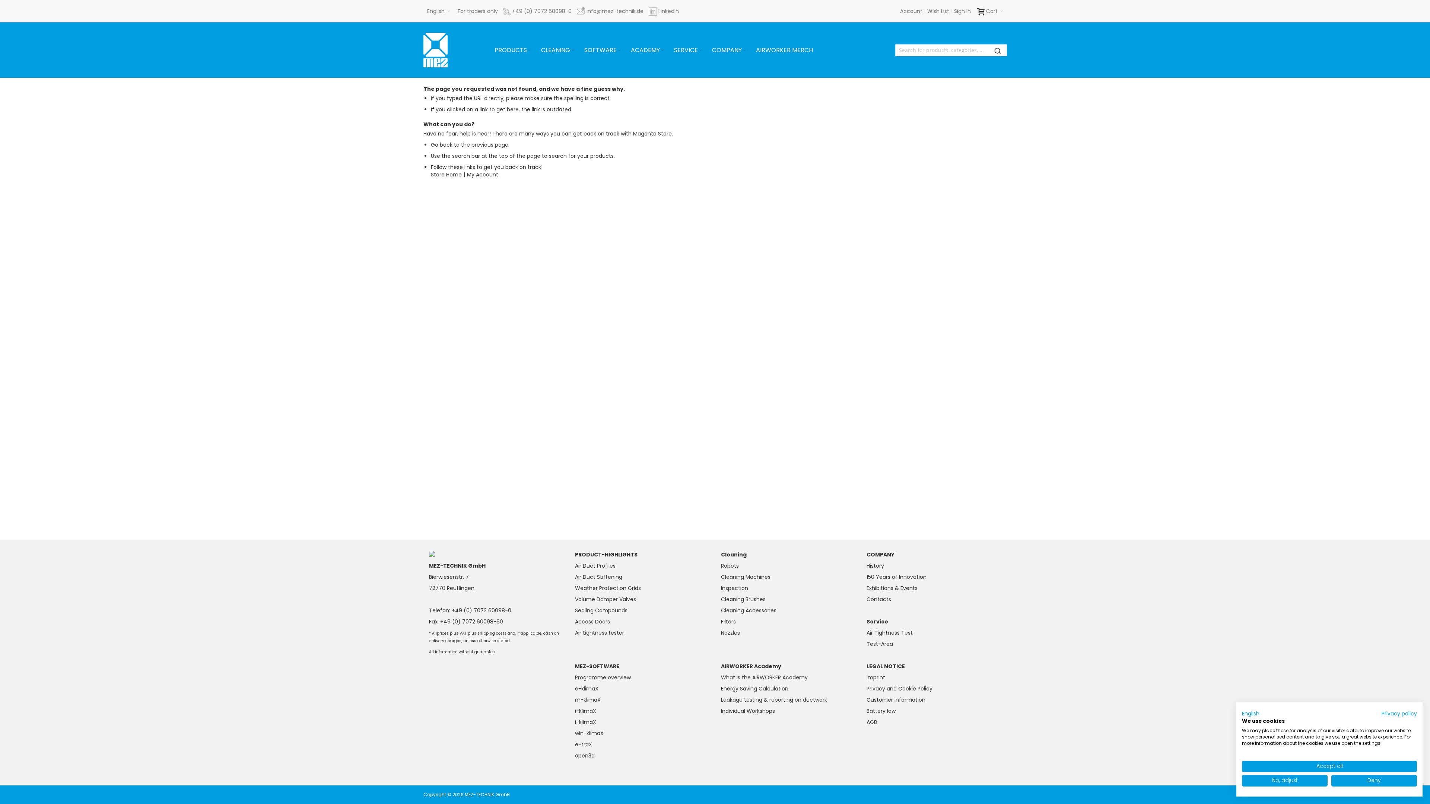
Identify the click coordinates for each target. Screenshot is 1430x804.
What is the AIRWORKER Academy (764, 677)
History (875, 566)
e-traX (583, 744)
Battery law (881, 711)
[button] (438, 11)
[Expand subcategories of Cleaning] (572, 50)
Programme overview (603, 677)
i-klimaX (585, 711)
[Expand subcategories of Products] (529, 50)
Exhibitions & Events (892, 588)
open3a (585, 755)
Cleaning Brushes (743, 599)
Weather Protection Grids (608, 588)
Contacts (879, 599)
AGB (872, 722)
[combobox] (951, 50)
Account (911, 11)
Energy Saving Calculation (754, 688)
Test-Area (880, 644)
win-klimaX (589, 733)
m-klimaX (588, 700)
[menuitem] (513, 50)
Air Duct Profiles (595, 566)
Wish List (938, 11)
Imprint (876, 677)
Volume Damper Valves (605, 599)
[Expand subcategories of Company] (744, 50)
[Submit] (997, 50)
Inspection (734, 588)
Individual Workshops (748, 711)
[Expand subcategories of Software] (619, 50)
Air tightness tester (599, 632)
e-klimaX (586, 688)
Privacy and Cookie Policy (899, 688)
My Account (482, 174)
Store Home (446, 174)
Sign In (962, 11)
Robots (730, 566)
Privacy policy (1399, 713)
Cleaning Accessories (748, 610)
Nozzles (730, 632)
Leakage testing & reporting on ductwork (774, 700)
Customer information (896, 700)
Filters (728, 621)
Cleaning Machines (745, 577)
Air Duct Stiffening (598, 577)
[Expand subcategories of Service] (700, 50)
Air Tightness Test (890, 632)
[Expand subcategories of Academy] (662, 50)
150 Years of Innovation (897, 577)
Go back (441, 145)
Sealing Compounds (601, 610)
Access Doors (592, 621)
